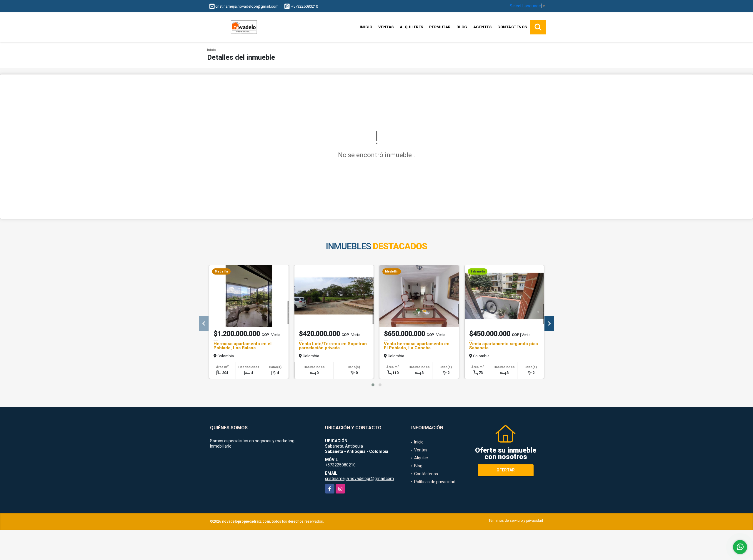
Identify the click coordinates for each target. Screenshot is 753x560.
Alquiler (421, 458)
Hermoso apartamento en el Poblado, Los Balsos (242, 345)
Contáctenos (512, 27)
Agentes (482, 27)
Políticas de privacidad (434, 481)
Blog (462, 27)
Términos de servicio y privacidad (516, 521)
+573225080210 (304, 6)
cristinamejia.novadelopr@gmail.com (359, 478)
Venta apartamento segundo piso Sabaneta (503, 345)
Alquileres (411, 27)
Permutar (440, 27)
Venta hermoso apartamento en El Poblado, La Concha (416, 345)
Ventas (386, 27)
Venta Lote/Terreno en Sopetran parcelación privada (333, 345)
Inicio (366, 27)
